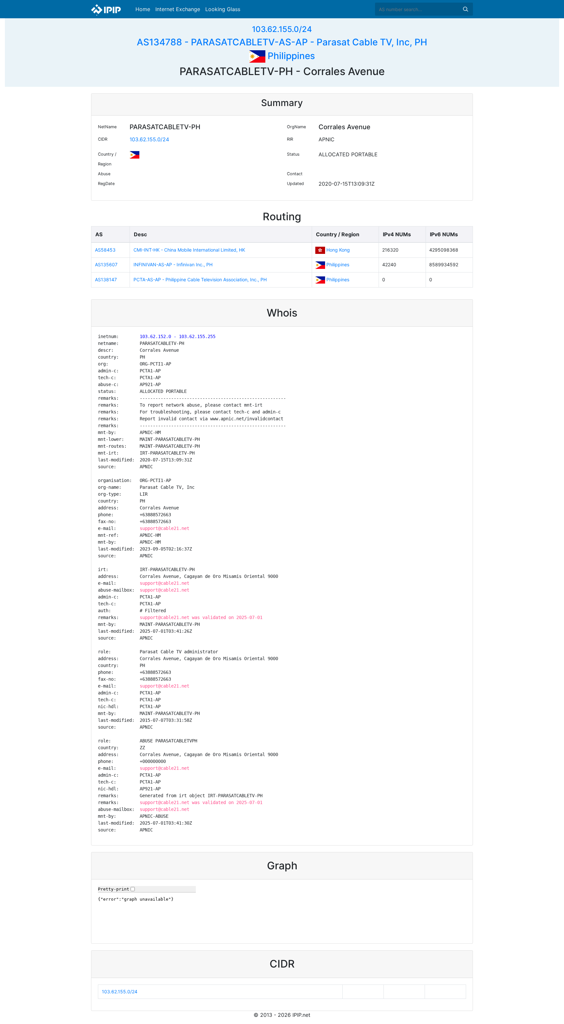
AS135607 (106, 264)
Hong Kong (338, 250)
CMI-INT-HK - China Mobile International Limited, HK (189, 250)
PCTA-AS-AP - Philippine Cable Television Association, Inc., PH (200, 279)
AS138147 (106, 279)
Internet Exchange (177, 9)
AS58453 (105, 250)
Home (142, 9)
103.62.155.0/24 (282, 29)
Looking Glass (222, 9)
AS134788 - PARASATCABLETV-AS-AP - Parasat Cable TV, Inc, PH (282, 42)
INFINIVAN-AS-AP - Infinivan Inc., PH (172, 264)
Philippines (290, 55)
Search (465, 9)
